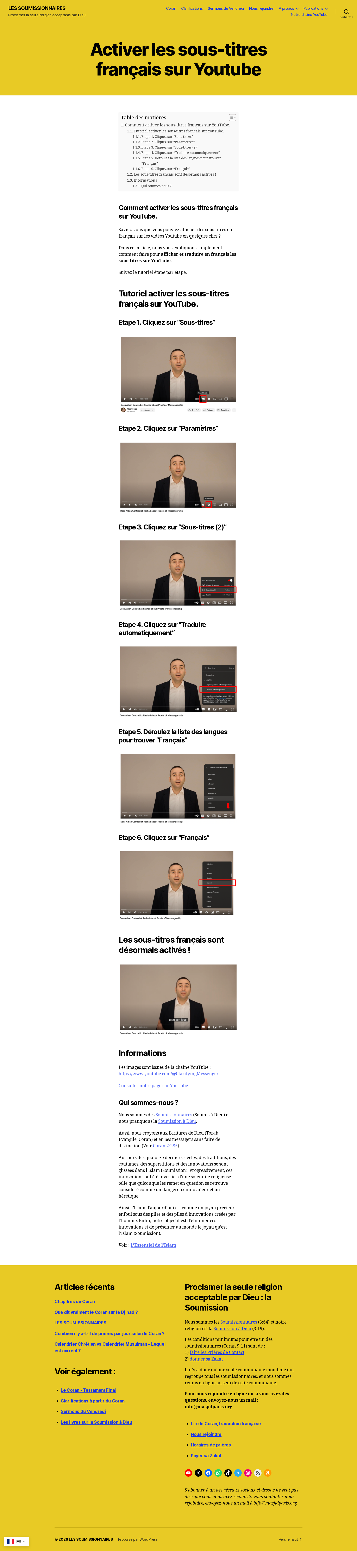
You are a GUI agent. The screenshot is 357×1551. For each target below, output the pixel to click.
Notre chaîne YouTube (309, 14)
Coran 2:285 (165, 1146)
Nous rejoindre (261, 8)
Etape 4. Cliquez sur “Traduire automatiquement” (180, 153)
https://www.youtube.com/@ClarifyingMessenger (169, 1074)
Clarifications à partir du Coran (92, 1401)
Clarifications (192, 8)
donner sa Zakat (206, 1359)
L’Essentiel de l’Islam (153, 1245)
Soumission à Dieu (177, 1121)
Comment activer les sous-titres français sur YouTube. (177, 125)
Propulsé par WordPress (138, 1539)
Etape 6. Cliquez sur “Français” (165, 169)
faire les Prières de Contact (217, 1352)
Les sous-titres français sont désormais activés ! (175, 174)
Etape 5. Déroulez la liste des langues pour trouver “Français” (181, 161)
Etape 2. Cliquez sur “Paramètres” (168, 142)
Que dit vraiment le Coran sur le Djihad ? (96, 1312)
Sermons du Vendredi (226, 8)
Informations (145, 180)
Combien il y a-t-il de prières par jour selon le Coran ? (109, 1333)
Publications (313, 8)
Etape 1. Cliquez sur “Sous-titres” (167, 137)
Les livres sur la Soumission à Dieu (96, 1422)
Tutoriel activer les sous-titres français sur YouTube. (179, 131)
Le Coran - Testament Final (88, 1390)
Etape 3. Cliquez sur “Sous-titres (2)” (169, 147)
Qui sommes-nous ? (156, 186)
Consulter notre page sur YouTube (153, 1086)
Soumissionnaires (174, 1115)
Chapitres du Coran (75, 1301)
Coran (171, 8)
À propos (286, 8)
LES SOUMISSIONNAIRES (36, 8)
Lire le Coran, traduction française (226, 1423)
